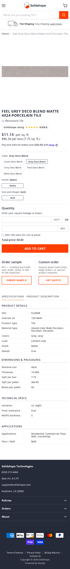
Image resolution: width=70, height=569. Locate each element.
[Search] (63, 15)
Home (5, 33)
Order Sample (16, 280)
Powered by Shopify (35, 563)
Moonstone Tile (14, 120)
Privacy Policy (34, 552)
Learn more (56, 23)
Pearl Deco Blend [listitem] (35, 167)
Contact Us (35, 556)
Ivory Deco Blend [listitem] (12, 167)
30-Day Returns (52, 552)
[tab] (13, 296)
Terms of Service (15, 552)
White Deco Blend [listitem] (13, 173)
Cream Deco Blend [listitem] (13, 161)
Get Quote (53, 280)
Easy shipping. (42, 23)
